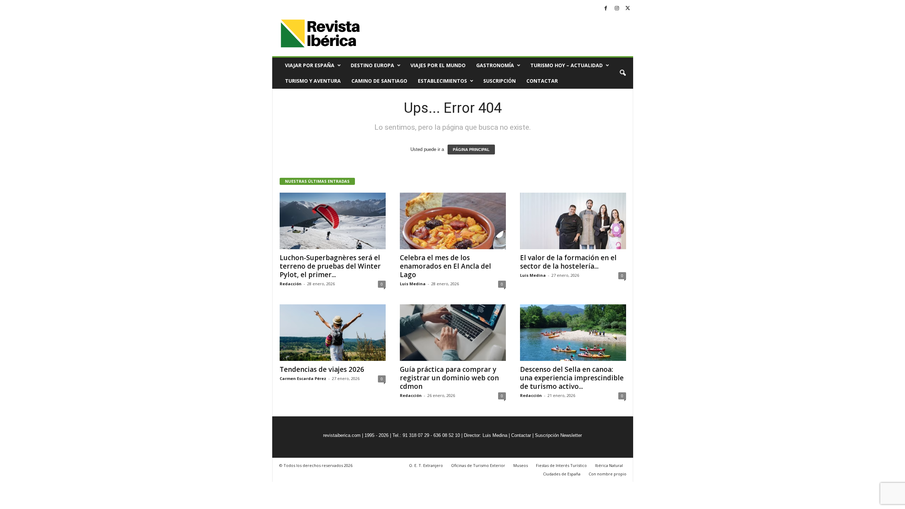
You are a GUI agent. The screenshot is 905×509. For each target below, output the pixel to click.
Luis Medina (413, 283)
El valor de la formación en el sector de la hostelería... (568, 262)
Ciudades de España (561, 473)
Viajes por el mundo (438, 65)
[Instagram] (617, 9)
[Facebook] (606, 9)
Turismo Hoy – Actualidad (566, 65)
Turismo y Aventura (313, 80)
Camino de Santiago (379, 80)
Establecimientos (442, 80)
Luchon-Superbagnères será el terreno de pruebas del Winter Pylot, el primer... (330, 266)
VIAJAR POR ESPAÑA (309, 65)
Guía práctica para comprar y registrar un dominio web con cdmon (449, 378)
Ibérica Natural (609, 465)
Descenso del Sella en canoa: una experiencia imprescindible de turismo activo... (572, 378)
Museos (520, 465)
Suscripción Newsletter (558, 435)
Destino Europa (372, 65)
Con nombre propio (607, 473)
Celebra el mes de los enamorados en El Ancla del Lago (445, 266)
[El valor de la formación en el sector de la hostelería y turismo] (573, 221)
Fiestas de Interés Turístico (561, 465)
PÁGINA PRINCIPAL (471, 149)
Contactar (542, 80)
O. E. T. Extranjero (426, 465)
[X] (628, 9)
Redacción (291, 283)
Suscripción (499, 80)
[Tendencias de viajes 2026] (333, 332)
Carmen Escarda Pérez (303, 378)
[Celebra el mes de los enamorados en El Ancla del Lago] (453, 221)
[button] (622, 73)
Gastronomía (495, 65)
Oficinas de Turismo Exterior (478, 465)
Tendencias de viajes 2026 (322, 369)
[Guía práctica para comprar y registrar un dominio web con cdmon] (453, 332)
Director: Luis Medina (485, 435)
